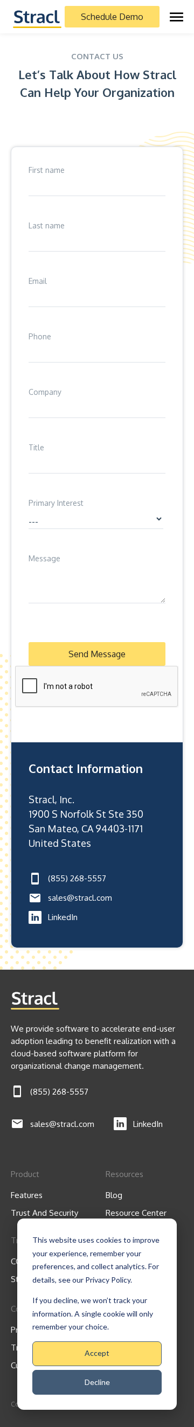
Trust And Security (44, 1213)
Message (44, 558)
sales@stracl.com (80, 898)
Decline (97, 1382)
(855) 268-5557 (77, 878)
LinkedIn (63, 917)
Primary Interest (56, 502)
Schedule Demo (112, 16)
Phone (40, 336)
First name (47, 170)
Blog (114, 1195)
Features (27, 1195)
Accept (97, 1353)
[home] (37, 16)
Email (38, 281)
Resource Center (136, 1213)
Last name (47, 225)
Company (45, 391)
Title (36, 447)
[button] (176, 16)
